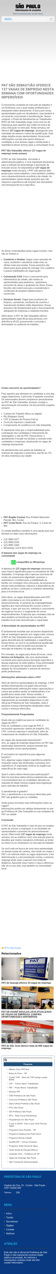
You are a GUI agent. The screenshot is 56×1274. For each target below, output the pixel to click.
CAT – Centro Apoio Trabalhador (23, 1083)
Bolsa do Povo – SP (18, 1073)
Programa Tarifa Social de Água (23, 1146)
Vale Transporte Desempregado (23, 1162)
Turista (9, 1217)
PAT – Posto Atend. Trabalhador (23, 1087)
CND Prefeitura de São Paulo (22, 1095)
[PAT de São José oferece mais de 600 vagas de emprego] (27, 1031)
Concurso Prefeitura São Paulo (23, 1099)
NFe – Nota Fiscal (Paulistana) (23, 1115)
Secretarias (12, 1221)
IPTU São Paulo (12, 948)
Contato (10, 1229)
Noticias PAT (14, 1091)
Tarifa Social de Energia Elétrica (23, 1150)
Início (9, 1213)
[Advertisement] (28, 52)
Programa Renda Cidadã (20, 1138)
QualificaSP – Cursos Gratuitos (23, 1142)
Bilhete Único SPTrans (19, 1069)
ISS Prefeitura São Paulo (20, 1111)
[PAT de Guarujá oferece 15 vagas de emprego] (27, 968)
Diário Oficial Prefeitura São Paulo (24, 1103)
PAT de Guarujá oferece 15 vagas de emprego (26, 983)
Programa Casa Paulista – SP (22, 1130)
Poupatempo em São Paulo (21, 1119)
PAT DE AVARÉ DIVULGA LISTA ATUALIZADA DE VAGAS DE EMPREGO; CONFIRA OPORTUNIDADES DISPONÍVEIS (26, 1014)
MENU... (8, 19)
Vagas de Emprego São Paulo (22, 1158)
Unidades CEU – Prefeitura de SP (24, 1154)
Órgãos (10, 1225)
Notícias (10, 1233)
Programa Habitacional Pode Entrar (25, 1134)
